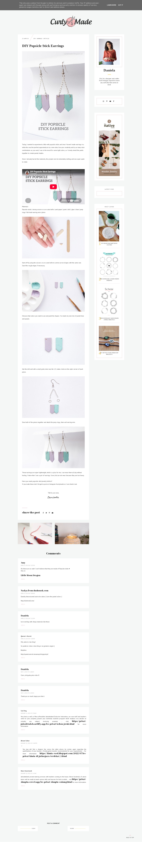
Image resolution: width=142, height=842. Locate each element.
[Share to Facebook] (43, 513)
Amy (23, 562)
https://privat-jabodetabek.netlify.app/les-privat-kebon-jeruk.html (53, 722)
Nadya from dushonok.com (34, 590)
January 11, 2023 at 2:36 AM (28, 713)
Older (33, 828)
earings (39, 38)
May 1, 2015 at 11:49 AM (27, 693)
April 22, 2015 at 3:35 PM (28, 565)
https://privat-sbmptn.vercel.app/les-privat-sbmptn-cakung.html (53, 780)
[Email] (52, 513)
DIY (35, 38)
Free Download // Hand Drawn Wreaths (109, 279)
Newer (72, 828)
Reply (23, 579)
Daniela (25, 615)
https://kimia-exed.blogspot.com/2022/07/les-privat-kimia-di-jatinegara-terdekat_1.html (54, 755)
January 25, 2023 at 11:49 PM (29, 743)
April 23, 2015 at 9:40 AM (28, 593)
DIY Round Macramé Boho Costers (109, 244)
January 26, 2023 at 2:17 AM (28, 773)
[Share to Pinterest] (49, 513)
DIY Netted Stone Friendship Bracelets (109, 353)
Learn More (111, 5)
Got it (120, 5)
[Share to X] (46, 513)
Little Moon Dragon (30, 575)
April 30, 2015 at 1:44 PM (28, 638)
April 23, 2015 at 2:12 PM (28, 618)
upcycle (46, 38)
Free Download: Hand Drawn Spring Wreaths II (109, 318)
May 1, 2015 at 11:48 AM (27, 672)
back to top (130, 837)
